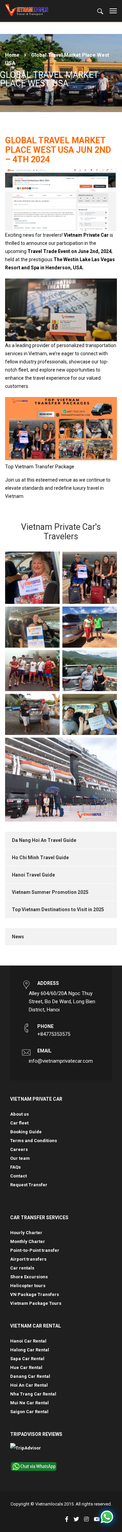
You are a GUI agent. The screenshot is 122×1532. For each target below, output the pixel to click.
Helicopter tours (27, 1285)
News (18, 936)
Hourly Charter (26, 1232)
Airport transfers (28, 1259)
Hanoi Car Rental (28, 1341)
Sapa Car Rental (27, 1358)
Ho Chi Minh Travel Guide (40, 857)
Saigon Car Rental (29, 1411)
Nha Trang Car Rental (33, 1393)
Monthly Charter (27, 1241)
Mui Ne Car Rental (29, 1402)
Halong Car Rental (29, 1349)
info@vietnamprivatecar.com (61, 1061)
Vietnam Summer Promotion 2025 (50, 892)
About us (19, 1114)
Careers (19, 1149)
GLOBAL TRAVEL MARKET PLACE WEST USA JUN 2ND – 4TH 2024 (58, 150)
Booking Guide (26, 1131)
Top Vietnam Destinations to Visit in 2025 (58, 909)
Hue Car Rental (26, 1367)
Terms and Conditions (33, 1140)
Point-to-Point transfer (34, 1250)
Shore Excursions (29, 1276)
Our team (20, 1158)
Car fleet (19, 1122)
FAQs (15, 1167)
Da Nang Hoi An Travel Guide (44, 840)
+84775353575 (53, 1034)
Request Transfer (28, 1184)
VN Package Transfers (34, 1294)
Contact (18, 1175)
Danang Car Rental (30, 1376)
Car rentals (22, 1267)
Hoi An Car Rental (29, 1385)
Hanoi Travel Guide (33, 875)
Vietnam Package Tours (35, 1303)
